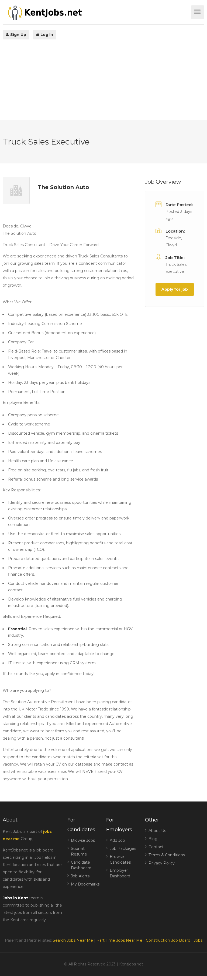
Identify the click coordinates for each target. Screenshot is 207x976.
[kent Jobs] (96, 13)
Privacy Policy (162, 863)
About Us (157, 830)
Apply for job (174, 289)
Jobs (198, 940)
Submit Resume (79, 851)
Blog (153, 838)
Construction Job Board (168, 940)
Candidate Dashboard (81, 865)
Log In (46, 34)
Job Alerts (80, 876)
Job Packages (123, 848)
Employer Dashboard (120, 873)
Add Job (117, 840)
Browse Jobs (83, 840)
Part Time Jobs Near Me (119, 940)
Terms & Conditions (167, 855)
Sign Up (17, 34)
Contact (156, 846)
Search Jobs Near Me (73, 940)
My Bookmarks (85, 884)
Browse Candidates (120, 859)
